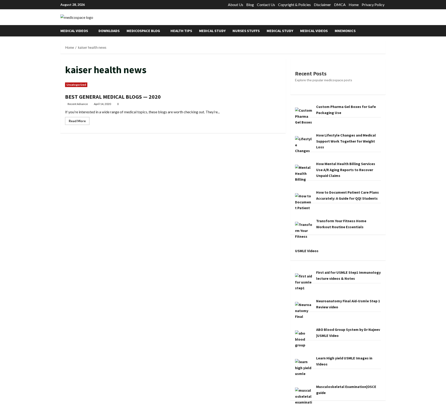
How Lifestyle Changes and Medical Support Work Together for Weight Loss (346, 141)
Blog (250, 4)
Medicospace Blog (143, 30)
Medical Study (212, 30)
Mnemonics (345, 30)
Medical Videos (74, 30)
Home (354, 4)
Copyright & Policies (294, 4)
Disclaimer (322, 4)
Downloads (109, 30)
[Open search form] (384, 30)
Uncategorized (76, 84)
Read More (79, 122)
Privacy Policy (373, 4)
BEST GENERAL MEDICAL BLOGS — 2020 (113, 96)
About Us (235, 4)
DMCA (340, 4)
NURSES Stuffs (246, 30)
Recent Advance (78, 104)
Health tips (181, 30)
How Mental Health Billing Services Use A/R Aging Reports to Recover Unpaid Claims (345, 169)
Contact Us (266, 4)
